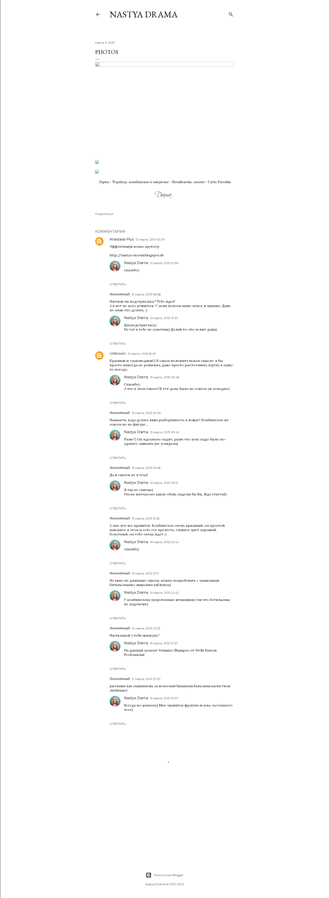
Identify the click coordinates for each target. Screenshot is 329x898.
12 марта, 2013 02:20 (150, 239)
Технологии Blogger (168, 875)
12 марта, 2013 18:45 (142, 353)
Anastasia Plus (122, 239)
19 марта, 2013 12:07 (164, 698)
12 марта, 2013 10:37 (164, 318)
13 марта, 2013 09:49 (164, 432)
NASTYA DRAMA (144, 14)
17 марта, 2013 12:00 (146, 679)
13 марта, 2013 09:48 (164, 377)
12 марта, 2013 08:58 (146, 294)
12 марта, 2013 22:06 (146, 413)
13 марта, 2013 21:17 (145, 573)
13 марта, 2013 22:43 (164, 542)
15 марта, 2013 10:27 (164, 643)
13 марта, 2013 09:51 (164, 483)
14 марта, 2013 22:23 (146, 628)
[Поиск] (231, 13)
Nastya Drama (136, 263)
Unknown (118, 353)
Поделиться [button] (104, 214)
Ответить (117, 284)
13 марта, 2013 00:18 (146, 468)
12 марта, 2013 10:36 (164, 263)
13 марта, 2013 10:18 (145, 518)
